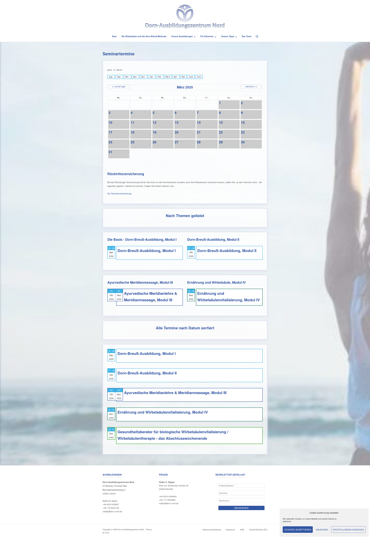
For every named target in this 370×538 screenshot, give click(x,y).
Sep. (119, 77)
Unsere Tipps (227, 36)
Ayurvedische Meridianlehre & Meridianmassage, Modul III (175, 392)
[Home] (185, 17)
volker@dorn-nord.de (168, 503)
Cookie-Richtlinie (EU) (258, 529)
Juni (191, 77)
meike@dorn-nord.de (112, 511)
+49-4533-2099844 (168, 496)
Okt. (127, 77)
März (167, 77)
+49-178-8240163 (111, 507)
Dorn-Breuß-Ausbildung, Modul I (147, 250)
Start (114, 36)
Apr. (176, 77)
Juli (199, 77)
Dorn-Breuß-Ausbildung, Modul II (226, 250)
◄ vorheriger (119, 86)
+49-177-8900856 (167, 499)
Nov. (135, 77)
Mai (183, 77)
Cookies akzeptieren (297, 529)
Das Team (246, 36)
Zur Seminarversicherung (119, 193)
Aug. (111, 77)
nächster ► (251, 86)
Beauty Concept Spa (116, 485)
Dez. (143, 77)
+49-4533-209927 (111, 504)
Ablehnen (322, 529)
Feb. (159, 77)
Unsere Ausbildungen (182, 36)
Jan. (151, 77)
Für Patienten (207, 36)
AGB (242, 529)
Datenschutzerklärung (212, 529)
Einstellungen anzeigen (348, 529)
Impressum (230, 529)
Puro (107, 532)
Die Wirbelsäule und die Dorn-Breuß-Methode (144, 36)
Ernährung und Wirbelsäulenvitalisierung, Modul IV (163, 412)
